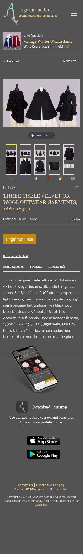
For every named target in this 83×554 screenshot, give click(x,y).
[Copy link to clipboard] (11, 178)
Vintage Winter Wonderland (48, 41)
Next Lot (70, 61)
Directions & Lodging (50, 485)
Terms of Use (59, 489)
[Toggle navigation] (74, 14)
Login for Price (19, 239)
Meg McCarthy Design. (38, 500)
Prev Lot (12, 61)
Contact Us (25, 485)
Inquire (74, 219)
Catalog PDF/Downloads (30, 489)
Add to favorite (77, 187)
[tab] (13, 268)
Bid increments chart (15, 256)
